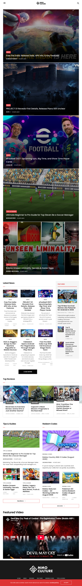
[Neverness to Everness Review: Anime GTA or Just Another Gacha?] (15, 394)
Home (18, 578)
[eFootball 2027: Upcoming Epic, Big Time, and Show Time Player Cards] (41, 142)
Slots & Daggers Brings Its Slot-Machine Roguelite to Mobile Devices (10, 346)
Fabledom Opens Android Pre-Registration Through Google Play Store (28, 346)
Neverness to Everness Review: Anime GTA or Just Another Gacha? (15, 409)
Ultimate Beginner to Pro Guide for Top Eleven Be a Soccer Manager (39, 214)
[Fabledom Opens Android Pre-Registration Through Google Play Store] (28, 333)
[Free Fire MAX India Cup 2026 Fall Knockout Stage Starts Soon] (45, 333)
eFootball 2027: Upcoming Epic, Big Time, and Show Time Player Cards (45, 306)
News (8, 52)
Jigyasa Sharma (7, 364)
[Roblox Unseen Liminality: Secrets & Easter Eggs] (41, 248)
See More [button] (20, 501)
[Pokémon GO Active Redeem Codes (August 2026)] (70, 478)
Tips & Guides (11, 211)
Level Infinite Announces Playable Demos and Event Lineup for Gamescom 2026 (71, 348)
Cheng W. (9, 165)
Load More (28, 372)
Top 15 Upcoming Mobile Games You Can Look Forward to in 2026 (71, 331)
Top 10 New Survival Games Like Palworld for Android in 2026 (66, 308)
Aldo (24, 494)
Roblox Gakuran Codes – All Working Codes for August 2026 (50, 492)
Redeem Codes (47, 454)
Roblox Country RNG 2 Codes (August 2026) (58, 458)
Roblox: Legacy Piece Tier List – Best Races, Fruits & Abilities (31, 488)
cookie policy (54, 583)
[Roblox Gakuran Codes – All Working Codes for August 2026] (50, 478)
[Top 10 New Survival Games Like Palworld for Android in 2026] (67, 296)
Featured (40, 578)
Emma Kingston (62, 312)
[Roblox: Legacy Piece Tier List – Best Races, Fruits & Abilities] (31, 474)
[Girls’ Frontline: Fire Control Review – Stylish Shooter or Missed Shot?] (66, 393)
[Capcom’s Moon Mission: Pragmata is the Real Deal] (41, 394)
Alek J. (8, 112)
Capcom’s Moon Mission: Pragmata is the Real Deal (40, 409)
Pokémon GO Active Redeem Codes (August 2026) (68, 492)
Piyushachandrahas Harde (44, 363)
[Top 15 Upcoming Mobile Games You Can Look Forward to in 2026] (61, 329)
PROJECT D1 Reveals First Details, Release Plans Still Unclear (35, 108)
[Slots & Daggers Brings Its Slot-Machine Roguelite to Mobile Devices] (10, 333)
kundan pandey (11, 59)
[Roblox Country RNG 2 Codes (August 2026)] (60, 440)
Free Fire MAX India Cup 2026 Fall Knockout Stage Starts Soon (45, 346)
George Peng (47, 462)
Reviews (9, 403)
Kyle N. (24, 365)
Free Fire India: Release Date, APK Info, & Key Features (32, 55)
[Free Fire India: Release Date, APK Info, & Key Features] (41, 35)
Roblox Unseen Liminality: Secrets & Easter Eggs (30, 268)
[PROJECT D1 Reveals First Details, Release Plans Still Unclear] (41, 89)
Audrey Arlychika (12, 271)
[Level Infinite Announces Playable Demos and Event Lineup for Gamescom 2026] (61, 344)
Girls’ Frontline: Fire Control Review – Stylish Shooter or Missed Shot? (64, 407)
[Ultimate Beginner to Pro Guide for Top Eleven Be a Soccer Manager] (41, 195)
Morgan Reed (11, 218)
